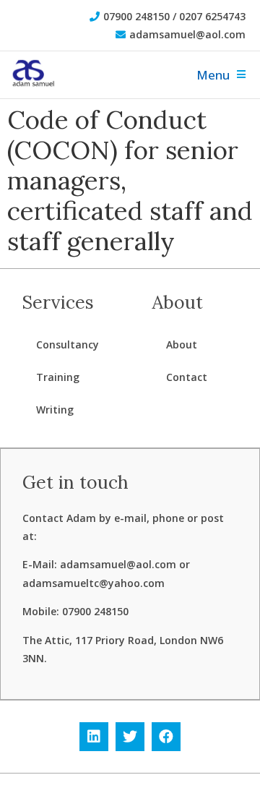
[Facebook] (166, 736)
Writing (55, 409)
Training (57, 377)
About (181, 344)
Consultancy (67, 344)
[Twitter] (130, 736)
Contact (186, 377)
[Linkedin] (93, 736)
